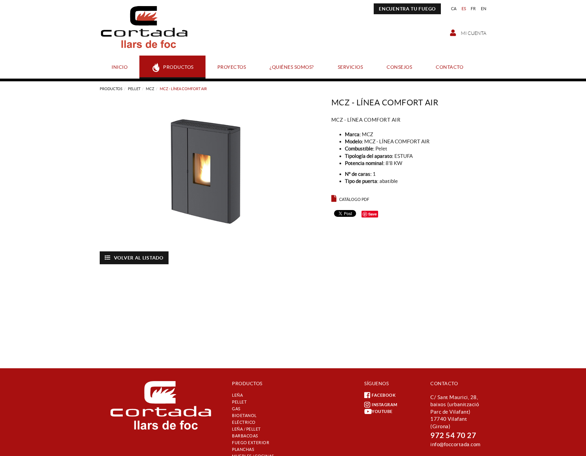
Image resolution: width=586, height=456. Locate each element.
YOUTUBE (382, 411)
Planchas (243, 449)
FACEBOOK (383, 395)
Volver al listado (138, 258)
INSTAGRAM (384, 404)
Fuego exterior (250, 442)
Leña (237, 395)
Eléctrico (244, 422)
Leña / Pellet (246, 429)
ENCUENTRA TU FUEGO (407, 9)
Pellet (134, 89)
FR (473, 8)
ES (464, 8)
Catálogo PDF (354, 199)
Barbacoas (245, 436)
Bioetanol (244, 415)
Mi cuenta (473, 33)
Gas (236, 409)
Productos (111, 89)
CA (454, 8)
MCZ (150, 89)
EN (484, 8)
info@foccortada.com (455, 444)
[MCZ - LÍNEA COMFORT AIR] (210, 171)
